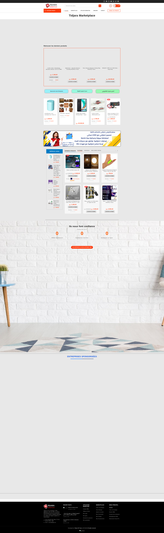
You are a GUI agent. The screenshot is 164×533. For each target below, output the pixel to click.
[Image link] (49, 507)
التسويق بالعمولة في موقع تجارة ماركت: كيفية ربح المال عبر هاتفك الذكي (71, 514)
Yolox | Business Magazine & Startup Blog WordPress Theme (91, 68)
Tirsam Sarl (82, 446)
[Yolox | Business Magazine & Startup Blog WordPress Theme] (91, 58)
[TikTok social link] (116, 1)
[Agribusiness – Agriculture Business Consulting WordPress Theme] (72, 58)
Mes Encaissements (100, 518)
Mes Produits (98, 516)
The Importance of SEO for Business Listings (71, 520)
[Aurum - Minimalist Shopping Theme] (50, 183)
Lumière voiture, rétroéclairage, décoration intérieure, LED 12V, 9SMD (54, 68)
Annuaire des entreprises (114, 514)
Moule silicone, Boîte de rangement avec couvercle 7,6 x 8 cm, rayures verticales (57, 192)
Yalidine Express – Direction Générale (82, 485)
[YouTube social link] (111, 1)
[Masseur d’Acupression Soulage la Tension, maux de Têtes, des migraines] (109, 161)
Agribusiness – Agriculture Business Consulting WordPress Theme (72, 68)
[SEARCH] (100, 6)
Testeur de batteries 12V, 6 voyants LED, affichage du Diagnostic (113, 115)
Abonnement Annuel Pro (114, 518)
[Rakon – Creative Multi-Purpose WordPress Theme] (109, 193)
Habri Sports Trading (82, 368)
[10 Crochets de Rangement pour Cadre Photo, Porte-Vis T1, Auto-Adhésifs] (73, 193)
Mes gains (85, 515)
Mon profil (85, 513)
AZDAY (56, 80)
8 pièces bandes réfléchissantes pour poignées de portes (96, 115)
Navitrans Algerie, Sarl (82, 433)
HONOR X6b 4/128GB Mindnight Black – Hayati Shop (81, 115)
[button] (54, 77)
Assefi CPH (82, 394)
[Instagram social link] (109, 1)
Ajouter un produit (99, 512)
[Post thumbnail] (65, 509)
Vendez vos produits (114, 10)
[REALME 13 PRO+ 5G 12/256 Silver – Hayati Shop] (110, 58)
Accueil (111, 507)
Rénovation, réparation (65, 113)
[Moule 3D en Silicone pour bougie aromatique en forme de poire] (50, 204)
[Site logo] (51, 6)
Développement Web (113, 516)
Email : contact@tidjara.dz (50, 522)
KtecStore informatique (82, 459)
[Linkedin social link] (113, 1)
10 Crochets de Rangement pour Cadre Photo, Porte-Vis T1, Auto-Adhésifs (73, 202)
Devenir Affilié (112, 512)
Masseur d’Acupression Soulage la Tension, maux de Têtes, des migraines (109, 171)
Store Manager (99, 510)
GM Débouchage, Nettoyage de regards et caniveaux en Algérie (82, 407)
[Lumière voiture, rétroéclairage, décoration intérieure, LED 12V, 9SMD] (54, 58)
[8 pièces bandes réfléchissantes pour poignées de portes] (98, 105)
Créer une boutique (113, 510)
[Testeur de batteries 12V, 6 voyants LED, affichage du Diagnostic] (113, 105)
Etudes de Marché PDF (73, 507)
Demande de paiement (87, 518)
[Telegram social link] (118, 1)
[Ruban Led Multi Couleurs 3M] (73, 161)
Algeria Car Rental (82, 472)
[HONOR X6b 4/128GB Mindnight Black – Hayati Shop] (82, 105)
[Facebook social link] (104, 1)
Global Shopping (75, 179)
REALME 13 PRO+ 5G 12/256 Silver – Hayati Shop (110, 68)
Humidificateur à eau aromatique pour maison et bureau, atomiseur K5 (50, 115)
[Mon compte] (111, 6)
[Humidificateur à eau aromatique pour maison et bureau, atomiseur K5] (50, 105)
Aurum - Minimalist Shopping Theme (56, 182)
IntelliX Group (82, 381)
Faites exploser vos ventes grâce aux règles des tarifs (91, 201)
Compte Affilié (86, 509)
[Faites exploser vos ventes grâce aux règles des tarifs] (91, 193)
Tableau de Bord (86, 511)
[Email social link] (106, 1)
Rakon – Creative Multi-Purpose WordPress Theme (109, 201)
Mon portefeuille (86, 520)
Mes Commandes (99, 514)
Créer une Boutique (100, 507)
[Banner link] (51, 257)
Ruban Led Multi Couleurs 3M (73, 170)
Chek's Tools (82, 420)
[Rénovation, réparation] (66, 105)
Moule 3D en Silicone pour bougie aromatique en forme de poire (57, 203)
